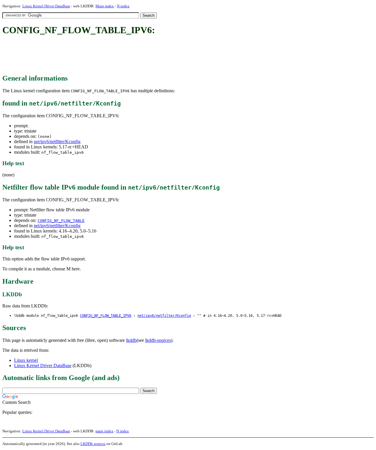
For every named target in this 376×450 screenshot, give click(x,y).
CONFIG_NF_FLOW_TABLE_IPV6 (105, 316)
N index (123, 6)
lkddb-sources (158, 340)
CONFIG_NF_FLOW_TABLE (61, 220)
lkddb (131, 340)
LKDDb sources (92, 443)
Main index (104, 6)
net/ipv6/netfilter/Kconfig (57, 141)
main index (104, 431)
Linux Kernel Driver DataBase (46, 6)
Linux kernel (26, 360)
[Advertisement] (109, 55)
